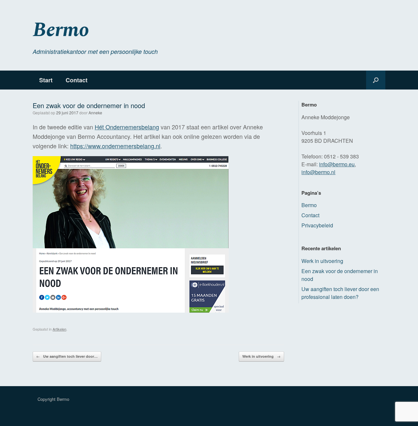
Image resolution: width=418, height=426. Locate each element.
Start (46, 80)
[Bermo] (118, 30)
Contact (77, 80)
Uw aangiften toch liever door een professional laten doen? (340, 293)
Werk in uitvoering (261, 356)
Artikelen (59, 329)
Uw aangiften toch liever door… (67, 356)
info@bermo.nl (318, 172)
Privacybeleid (317, 225)
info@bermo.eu (337, 164)
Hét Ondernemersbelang (127, 127)
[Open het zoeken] (375, 80)
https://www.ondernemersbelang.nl (115, 145)
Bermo (309, 205)
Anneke (95, 112)
